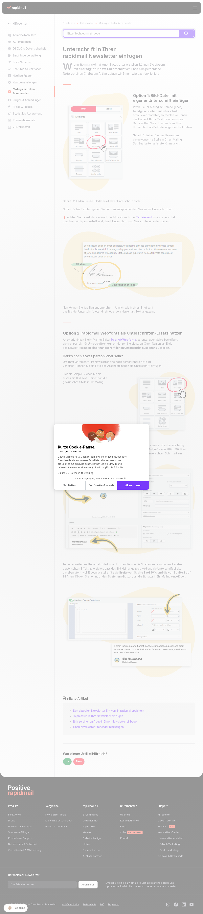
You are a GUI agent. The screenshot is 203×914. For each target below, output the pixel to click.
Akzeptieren (133, 485)
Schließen (69, 485)
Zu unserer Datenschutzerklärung (75, 473)
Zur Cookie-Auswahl (101, 485)
